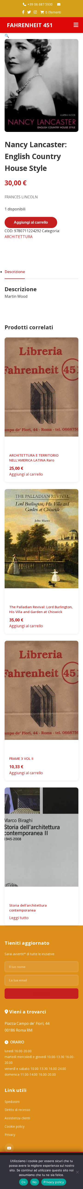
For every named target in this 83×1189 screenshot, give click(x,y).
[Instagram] (35, 12)
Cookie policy (14, 1126)
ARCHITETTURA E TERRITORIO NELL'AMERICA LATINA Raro (34, 457)
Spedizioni (12, 1101)
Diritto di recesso (17, 1109)
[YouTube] (9, 1148)
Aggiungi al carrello (31, 222)
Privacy (10, 1134)
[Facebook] (23, 12)
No (35, 1182)
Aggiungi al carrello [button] (26, 474)
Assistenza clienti (17, 1118)
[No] (77, 1172)
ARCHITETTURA (19, 236)
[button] (7, 35)
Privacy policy (54, 1182)
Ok (23, 1182)
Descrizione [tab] (15, 271)
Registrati (41, 994)
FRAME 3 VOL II (21, 758)
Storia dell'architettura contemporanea (28, 907)
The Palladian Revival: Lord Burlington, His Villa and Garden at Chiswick (41, 609)
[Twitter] (29, 12)
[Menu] (76, 25)
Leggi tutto (19, 917)
